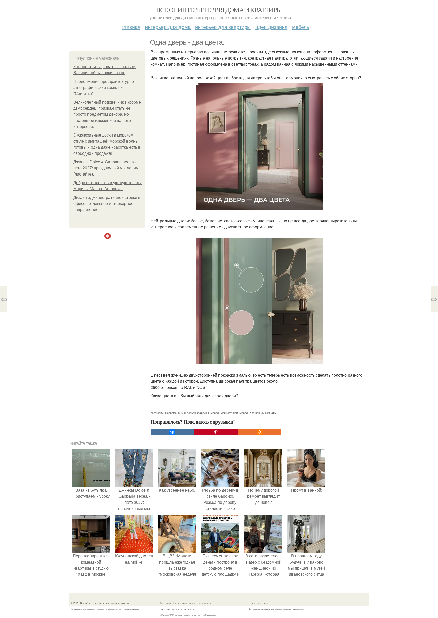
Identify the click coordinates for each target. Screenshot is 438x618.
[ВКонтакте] (172, 432)
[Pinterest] (216, 432)
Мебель (300, 26)
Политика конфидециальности (178, 609)
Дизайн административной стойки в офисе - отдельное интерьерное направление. (106, 203)
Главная (131, 26)
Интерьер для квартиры (223, 26)
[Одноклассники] (259, 432)
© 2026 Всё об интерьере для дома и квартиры (100, 603)
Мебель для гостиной (224, 413)
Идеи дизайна (271, 26)
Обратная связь (258, 603)
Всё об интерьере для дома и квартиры (219, 9)
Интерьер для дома (168, 26)
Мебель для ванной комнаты (257, 413)
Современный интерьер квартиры (187, 413)
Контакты (165, 603)
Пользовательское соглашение (192, 603)
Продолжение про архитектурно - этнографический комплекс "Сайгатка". (104, 87)
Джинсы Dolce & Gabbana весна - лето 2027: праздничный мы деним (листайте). (106, 168)
